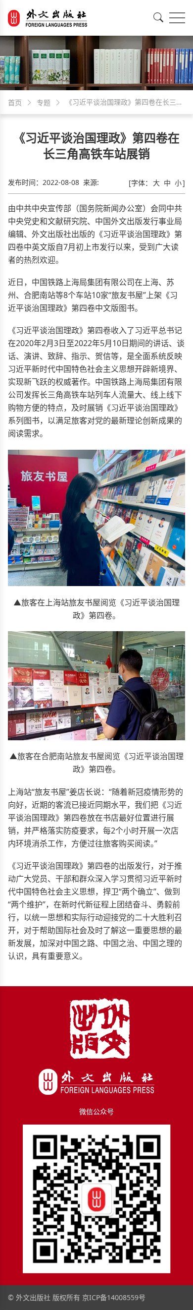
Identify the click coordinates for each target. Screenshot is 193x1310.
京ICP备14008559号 (113, 1297)
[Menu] (177, 17)
